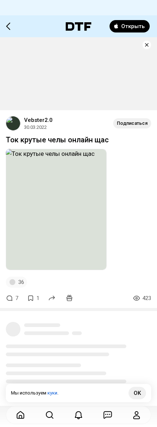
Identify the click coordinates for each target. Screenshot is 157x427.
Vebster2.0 (38, 120)
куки (52, 393)
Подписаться (132, 123)
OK (137, 393)
